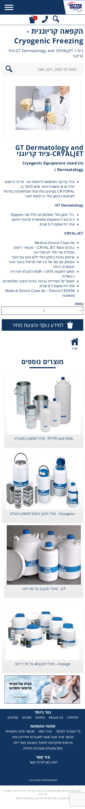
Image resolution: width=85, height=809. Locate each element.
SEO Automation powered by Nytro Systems (42, 798)
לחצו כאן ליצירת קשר (43, 762)
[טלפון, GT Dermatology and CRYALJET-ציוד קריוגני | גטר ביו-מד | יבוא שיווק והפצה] (45, 19)
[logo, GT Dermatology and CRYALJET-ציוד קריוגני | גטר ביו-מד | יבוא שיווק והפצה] (74, 7)
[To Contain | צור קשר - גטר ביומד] (42, 690)
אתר (74, 348)
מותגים (40, 717)
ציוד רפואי (45, 731)
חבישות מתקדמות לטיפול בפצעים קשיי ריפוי (43, 742)
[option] (42, 108)
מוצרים (27, 717)
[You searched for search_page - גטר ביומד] (56, 19)
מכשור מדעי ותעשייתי (19, 731)
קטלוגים (13, 717)
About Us (56, 717)
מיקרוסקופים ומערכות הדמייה (43, 748)
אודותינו (72, 717)
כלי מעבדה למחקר (68, 731)
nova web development (42, 780)
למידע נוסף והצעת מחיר (37, 325)
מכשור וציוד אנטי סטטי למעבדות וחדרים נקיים (43, 737)
